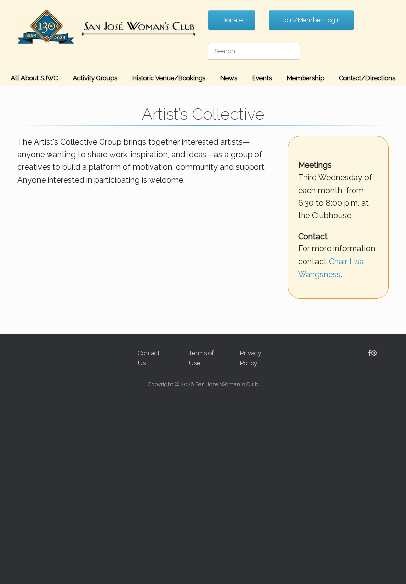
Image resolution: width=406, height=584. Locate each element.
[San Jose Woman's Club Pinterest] (374, 353)
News (228, 78)
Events (262, 78)
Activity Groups (95, 78)
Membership (305, 78)
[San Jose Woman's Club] (106, 27)
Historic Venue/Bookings (168, 78)
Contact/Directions (367, 78)
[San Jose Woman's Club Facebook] (369, 353)
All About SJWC (34, 78)
